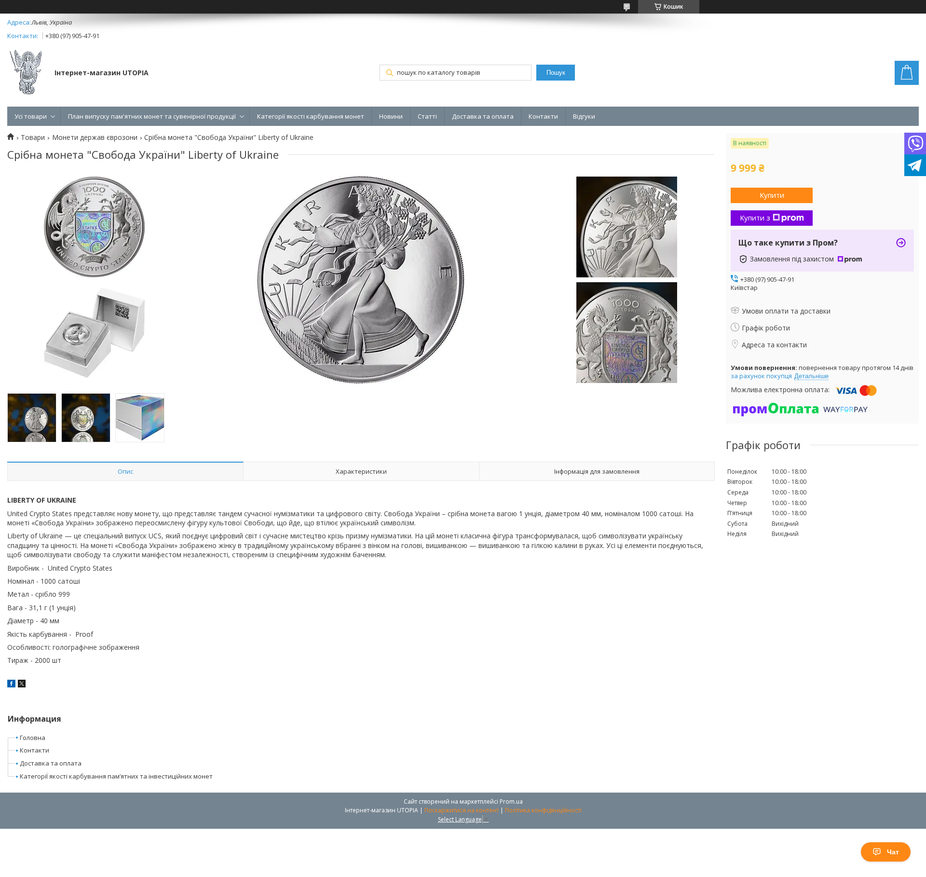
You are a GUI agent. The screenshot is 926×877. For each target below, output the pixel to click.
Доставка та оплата (483, 116)
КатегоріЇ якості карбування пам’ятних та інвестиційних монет (116, 776)
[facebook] (11, 684)
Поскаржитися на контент (461, 810)
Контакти (543, 116)
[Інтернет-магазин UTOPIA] (26, 73)
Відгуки (584, 116)
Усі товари (30, 116)
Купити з (755, 217)
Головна (32, 737)
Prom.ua (511, 801)
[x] (22, 684)
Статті (427, 116)
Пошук (555, 72)
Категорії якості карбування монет (310, 116)
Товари (33, 137)
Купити (772, 195)
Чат (893, 852)
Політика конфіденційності (543, 810)
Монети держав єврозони (94, 137)
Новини (391, 116)
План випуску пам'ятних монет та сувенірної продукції (152, 116)
